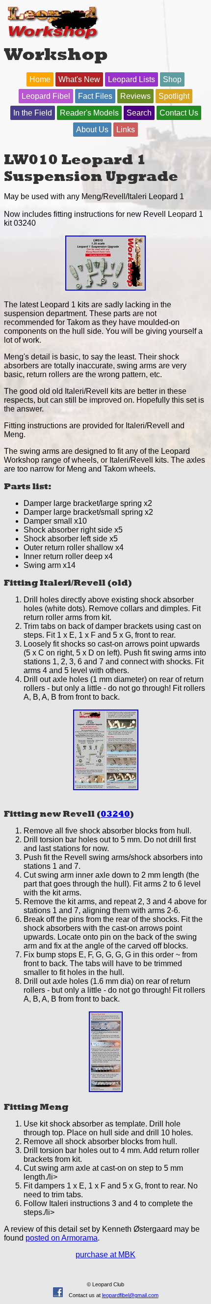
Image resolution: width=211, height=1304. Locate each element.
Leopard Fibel (46, 96)
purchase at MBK (105, 1254)
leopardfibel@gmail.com (130, 1295)
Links (125, 129)
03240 (115, 814)
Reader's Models (89, 113)
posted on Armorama (62, 1238)
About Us (92, 129)
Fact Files (95, 96)
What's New (79, 79)
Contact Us (178, 113)
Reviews (135, 96)
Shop (172, 79)
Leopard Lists (131, 79)
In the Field (32, 113)
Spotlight (173, 96)
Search (139, 113)
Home (40, 79)
